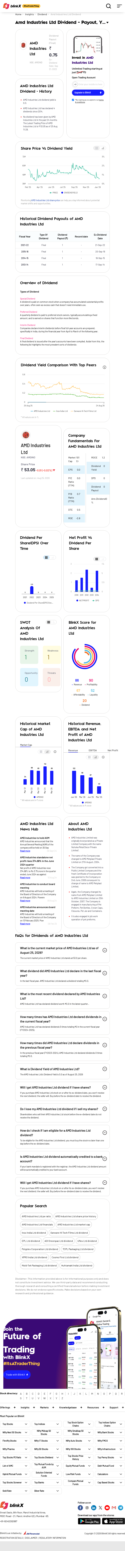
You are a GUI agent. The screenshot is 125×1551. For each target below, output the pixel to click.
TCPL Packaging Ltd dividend (78, 1249)
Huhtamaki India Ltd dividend (76, 1265)
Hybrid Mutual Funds (12, 1474)
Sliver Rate (39, 1491)
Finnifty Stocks (9, 1440)
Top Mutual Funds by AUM (44, 1466)
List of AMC (8, 1465)
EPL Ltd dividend (31, 1240)
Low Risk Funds (73, 1474)
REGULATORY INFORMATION (52, 1538)
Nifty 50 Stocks (41, 1449)
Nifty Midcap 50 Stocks (44, 1432)
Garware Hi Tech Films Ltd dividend (69, 1232)
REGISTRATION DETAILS (11, 1538)
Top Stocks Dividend (43, 1457)
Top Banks (39, 1482)
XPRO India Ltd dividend (34, 1257)
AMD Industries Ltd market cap (73, 1224)
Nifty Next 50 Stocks (12, 1432)
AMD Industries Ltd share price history (75, 1216)
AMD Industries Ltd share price (45, 200)
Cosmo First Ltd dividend (65, 1257)
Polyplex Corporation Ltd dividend (40, 1249)
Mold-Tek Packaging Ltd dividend (39, 1265)
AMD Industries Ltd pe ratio (36, 1216)
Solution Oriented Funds (44, 1474)
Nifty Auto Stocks (74, 1440)
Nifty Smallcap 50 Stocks (76, 1432)
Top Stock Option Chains (76, 1424)
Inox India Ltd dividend (34, 1232)
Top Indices (39, 1424)
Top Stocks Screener (12, 1482)
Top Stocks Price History (75, 1457)
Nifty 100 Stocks (73, 1449)
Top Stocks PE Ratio (12, 1457)
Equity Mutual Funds (75, 1465)
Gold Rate (7, 1491)
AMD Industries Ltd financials (37, 1224)
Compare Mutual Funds (75, 1482)
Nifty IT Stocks (41, 1440)
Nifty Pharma (8, 1449)
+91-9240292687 (8, 1521)
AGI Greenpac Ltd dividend (59, 1240)
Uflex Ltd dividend (87, 1240)
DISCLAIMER (31, 1538)
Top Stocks (8, 1424)
